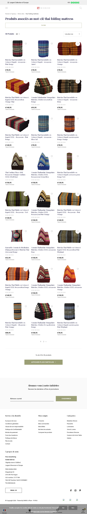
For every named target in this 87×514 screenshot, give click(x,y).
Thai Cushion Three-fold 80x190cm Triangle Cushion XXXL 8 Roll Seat (15, 174)
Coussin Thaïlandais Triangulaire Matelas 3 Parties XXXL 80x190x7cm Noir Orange (43, 212)
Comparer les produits (45, 432)
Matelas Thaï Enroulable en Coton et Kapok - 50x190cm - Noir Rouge (15, 62)
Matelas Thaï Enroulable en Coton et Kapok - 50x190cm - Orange (67, 62)
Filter (43, 25)
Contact (7, 444)
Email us (13, 490)
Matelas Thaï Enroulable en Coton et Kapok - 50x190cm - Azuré (41, 62)
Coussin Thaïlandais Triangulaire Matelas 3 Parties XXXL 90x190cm (43, 286)
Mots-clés (21, 14)
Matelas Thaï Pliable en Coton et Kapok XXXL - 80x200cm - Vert (17, 211)
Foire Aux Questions (11, 435)
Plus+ (30, 500)
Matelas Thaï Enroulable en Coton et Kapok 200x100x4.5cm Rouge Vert (68, 174)
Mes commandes (43, 424)
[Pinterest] (80, 490)
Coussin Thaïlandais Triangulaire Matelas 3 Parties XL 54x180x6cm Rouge (43, 325)
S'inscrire (41, 421)
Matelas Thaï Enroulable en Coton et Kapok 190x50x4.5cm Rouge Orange (68, 137)
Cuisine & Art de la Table (74, 435)
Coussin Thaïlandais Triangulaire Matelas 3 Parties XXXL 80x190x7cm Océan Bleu (43, 174)
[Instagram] (75, 490)
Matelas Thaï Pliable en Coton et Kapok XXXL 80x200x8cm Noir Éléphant (69, 249)
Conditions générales (11, 424)
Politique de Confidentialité (13, 429)
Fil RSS (35, 500)
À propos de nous (10, 421)
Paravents (70, 424)
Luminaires (70, 426)
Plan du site (8, 441)
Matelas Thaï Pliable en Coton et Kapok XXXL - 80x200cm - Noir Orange (69, 212)
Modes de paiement (11, 432)
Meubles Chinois (72, 421)
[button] (6, 8)
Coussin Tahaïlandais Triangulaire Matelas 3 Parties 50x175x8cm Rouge (43, 99)
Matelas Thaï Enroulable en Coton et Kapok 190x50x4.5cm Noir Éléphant (68, 325)
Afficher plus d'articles (42, 362)
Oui (63, 508)
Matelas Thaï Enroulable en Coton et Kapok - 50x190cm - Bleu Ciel (41, 137)
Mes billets (41, 426)
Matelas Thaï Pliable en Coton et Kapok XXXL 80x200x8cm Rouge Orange (17, 287)
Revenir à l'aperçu (10, 14)
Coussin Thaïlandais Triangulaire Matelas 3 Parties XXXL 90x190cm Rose (43, 249)
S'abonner (66, 399)
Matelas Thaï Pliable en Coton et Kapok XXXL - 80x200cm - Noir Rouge (17, 137)
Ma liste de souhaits (44, 429)
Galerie (69, 438)
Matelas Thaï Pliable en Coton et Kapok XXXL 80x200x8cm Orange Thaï (17, 99)
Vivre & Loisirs (71, 429)
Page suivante (46, 341)
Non (73, 508)
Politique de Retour (11, 438)
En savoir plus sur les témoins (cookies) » (44, 511)
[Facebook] (71, 490)
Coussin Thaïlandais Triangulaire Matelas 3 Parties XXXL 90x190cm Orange (69, 287)
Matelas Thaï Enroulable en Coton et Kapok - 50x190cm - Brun (67, 99)
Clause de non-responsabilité (14, 426)
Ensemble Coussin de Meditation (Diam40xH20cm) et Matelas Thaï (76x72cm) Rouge (17, 249)
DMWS (25, 500)
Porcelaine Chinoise (73, 432)
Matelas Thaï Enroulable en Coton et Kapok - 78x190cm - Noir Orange (15, 325)
